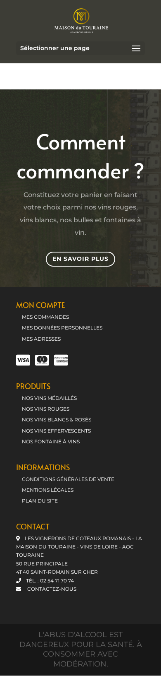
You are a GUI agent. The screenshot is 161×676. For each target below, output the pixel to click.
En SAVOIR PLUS (80, 258)
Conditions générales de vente (68, 479)
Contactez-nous (51, 589)
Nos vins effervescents (56, 431)
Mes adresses (41, 339)
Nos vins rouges (45, 409)
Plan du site (40, 501)
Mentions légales (47, 490)
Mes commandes (45, 317)
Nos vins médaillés (49, 398)
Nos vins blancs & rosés (56, 419)
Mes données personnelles (62, 328)
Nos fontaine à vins (51, 441)
